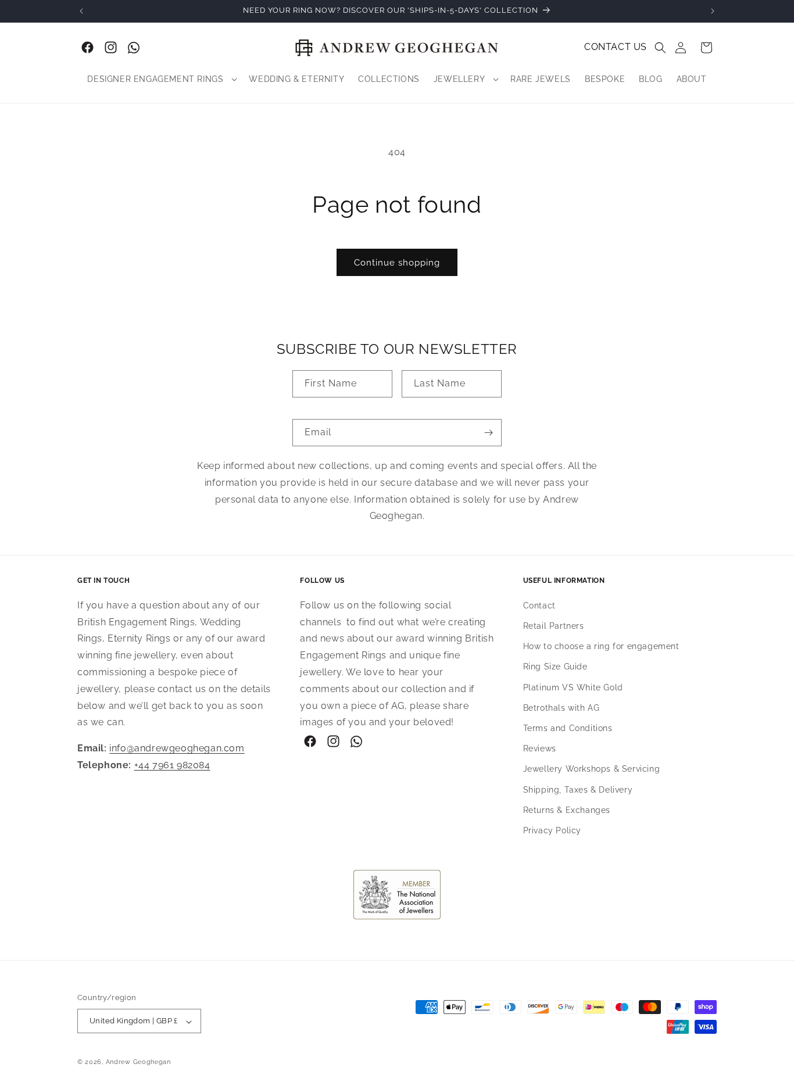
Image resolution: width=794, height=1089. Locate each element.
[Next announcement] (712, 11)
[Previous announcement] (81, 11)
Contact (539, 605)
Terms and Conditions (568, 728)
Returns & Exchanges (566, 810)
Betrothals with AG (561, 707)
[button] (660, 47)
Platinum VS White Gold (573, 687)
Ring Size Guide (555, 666)
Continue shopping (397, 262)
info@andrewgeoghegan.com (176, 748)
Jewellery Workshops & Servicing (591, 768)
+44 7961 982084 (172, 765)
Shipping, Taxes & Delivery (578, 789)
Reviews (539, 748)
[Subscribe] (488, 432)
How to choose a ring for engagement (601, 646)
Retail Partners (553, 626)
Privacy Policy (552, 830)
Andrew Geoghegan (138, 1062)
